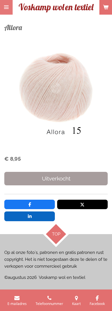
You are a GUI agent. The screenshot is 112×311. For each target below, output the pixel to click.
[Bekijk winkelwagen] (105, 7)
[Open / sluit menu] (6, 7)
